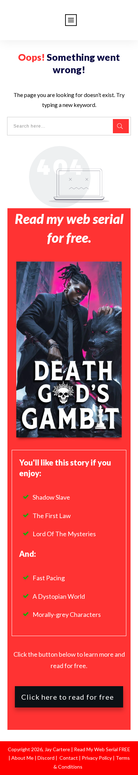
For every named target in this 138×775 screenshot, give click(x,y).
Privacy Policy (97, 758)
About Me (22, 758)
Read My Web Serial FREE (102, 749)
